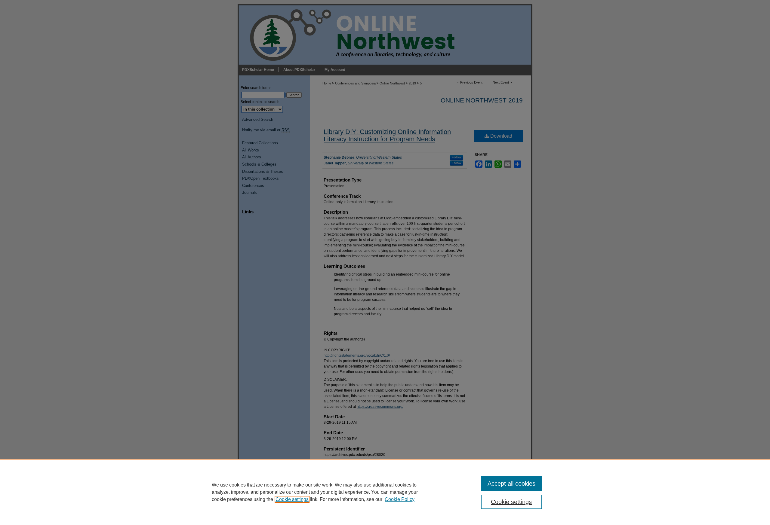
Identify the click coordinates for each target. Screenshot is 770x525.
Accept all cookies (511, 483)
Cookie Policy (399, 499)
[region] (385, 492)
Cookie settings (292, 499)
